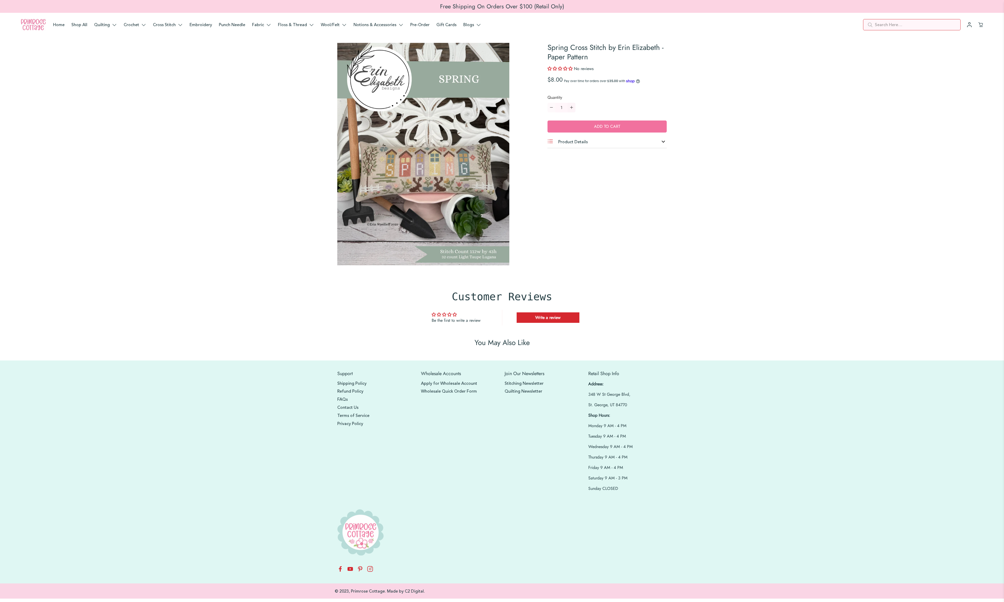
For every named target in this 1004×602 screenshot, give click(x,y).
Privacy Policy (350, 424)
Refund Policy (350, 391)
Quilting (102, 25)
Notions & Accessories (374, 25)
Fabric (258, 25)
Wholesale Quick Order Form (449, 391)
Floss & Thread (292, 25)
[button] (560, 69)
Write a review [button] (548, 317)
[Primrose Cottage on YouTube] (350, 570)
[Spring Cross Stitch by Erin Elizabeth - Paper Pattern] (423, 154)
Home (59, 25)
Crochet (131, 25)
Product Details (572, 142)
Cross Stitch (164, 25)
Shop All (79, 25)
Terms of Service (353, 415)
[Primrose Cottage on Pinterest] (360, 570)
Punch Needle (232, 25)
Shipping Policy (352, 383)
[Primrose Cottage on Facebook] (340, 570)
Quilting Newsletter (523, 391)
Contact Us (347, 407)
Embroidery (201, 25)
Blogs (468, 25)
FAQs (342, 399)
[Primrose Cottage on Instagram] (370, 570)
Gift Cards (446, 25)
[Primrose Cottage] (33, 25)
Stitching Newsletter (524, 383)
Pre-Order (420, 25)
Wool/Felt (330, 25)
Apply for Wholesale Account (449, 383)
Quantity (554, 97)
